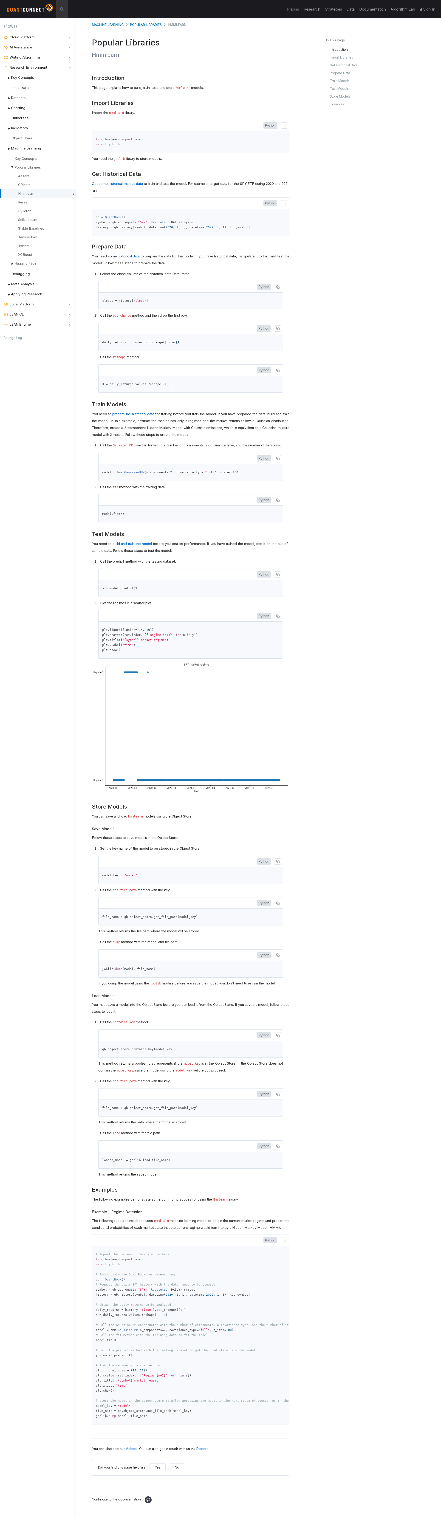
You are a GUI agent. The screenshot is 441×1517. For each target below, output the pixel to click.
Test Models (339, 88)
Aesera (23, 176)
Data (351, 9)
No (177, 1467)
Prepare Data (340, 73)
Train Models (340, 81)
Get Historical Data (344, 65)
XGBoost (25, 254)
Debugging (20, 274)
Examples (337, 104)
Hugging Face (24, 263)
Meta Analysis (21, 284)
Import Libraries (341, 57)
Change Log (12, 338)
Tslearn (24, 246)
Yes (157, 1467)
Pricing (293, 9)
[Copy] (284, 125)
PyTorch (24, 211)
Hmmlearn (26, 193)
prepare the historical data (133, 414)
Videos (131, 1449)
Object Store (21, 138)
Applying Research (25, 294)
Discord (202, 1449)
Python (270, 125)
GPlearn (24, 185)
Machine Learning (24, 148)
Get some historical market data (117, 183)
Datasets (16, 98)
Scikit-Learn (27, 219)
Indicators (18, 128)
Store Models (340, 96)
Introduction (339, 49)
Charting (16, 108)
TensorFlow (27, 237)
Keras (22, 202)
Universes (19, 118)
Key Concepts (21, 77)
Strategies (333, 9)
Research (312, 9)
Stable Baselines (31, 228)
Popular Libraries (27, 167)
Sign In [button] (428, 9)
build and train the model (132, 543)
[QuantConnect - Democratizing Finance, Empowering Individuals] (30, 10)
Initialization (21, 87)
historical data (129, 256)
